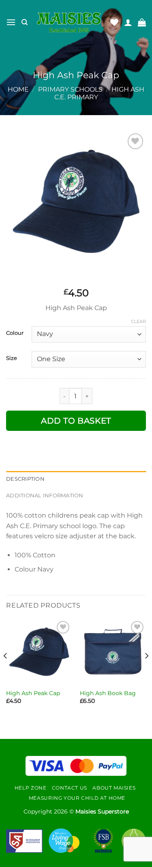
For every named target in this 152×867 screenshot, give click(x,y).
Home (18, 89)
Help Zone (31, 788)
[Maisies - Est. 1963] (69, 22)
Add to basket (76, 421)
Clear (138, 321)
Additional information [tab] (44, 495)
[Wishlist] (114, 22)
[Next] (146, 672)
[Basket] (142, 22)
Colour (15, 333)
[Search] (24, 22)
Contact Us (69, 788)
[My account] (128, 22)
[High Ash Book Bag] (113, 652)
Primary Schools (70, 89)
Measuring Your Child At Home (77, 798)
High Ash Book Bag (108, 693)
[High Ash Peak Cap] (39, 652)
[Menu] (11, 22)
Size (11, 358)
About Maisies (113, 788)
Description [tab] (25, 479)
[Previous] (6, 672)
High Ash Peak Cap (33, 693)
